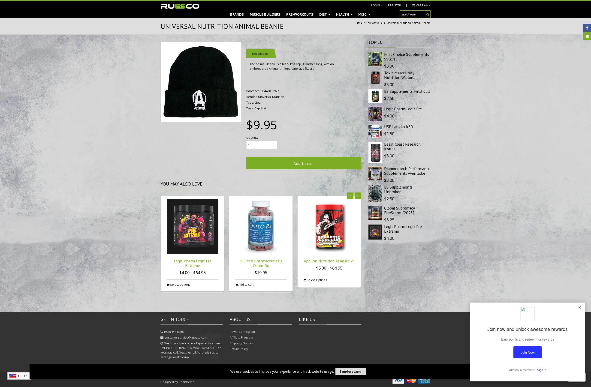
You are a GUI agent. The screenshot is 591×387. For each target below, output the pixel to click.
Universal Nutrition (271, 97)
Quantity (252, 137)
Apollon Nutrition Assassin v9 (329, 261)
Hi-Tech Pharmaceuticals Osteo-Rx (261, 263)
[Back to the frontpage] (359, 23)
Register (394, 5)
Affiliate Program (241, 337)
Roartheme (186, 382)
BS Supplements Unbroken (398, 189)
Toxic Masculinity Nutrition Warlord (399, 75)
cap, (257, 108)
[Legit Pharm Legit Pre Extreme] (375, 232)
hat (263, 108)
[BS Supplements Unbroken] (375, 194)
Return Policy (239, 349)
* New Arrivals (373, 23)
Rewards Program (242, 332)
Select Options (179, 284)
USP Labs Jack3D (398, 126)
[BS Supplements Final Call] (375, 96)
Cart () (422, 5)
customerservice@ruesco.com (186, 337)
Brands (237, 14)
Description (260, 53)
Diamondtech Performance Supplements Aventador (407, 171)
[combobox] (19, 376)
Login (375, 5)
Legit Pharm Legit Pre (403, 108)
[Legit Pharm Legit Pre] (375, 114)
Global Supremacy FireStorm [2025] (399, 210)
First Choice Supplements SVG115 (406, 57)
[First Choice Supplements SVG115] (375, 59)
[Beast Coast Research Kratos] (375, 152)
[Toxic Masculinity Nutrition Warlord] (375, 78)
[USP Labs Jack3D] (375, 131)
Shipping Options (242, 343)
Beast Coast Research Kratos (402, 146)
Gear (258, 102)
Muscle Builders (265, 14)
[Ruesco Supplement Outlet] (180, 6)
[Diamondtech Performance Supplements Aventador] (375, 173)
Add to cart (303, 163)
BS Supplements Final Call (407, 91)
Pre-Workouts (299, 14)
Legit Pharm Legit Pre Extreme (192, 263)
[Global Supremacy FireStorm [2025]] (375, 213)
